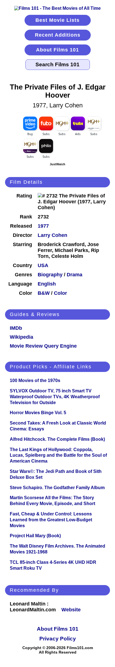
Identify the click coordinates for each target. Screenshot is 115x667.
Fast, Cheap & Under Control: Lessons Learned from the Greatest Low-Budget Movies (51, 520)
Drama (74, 274)
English (47, 284)
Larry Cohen (52, 235)
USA (43, 265)
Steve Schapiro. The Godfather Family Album (57, 487)
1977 (43, 226)
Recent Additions (57, 35)
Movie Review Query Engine (43, 346)
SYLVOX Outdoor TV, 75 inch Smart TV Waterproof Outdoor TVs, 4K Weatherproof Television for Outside (55, 396)
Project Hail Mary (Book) (35, 535)
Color (60, 293)
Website (71, 609)
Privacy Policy (57, 639)
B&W (44, 293)
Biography (50, 274)
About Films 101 (57, 50)
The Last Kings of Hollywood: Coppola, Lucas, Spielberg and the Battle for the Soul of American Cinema (58, 455)
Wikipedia (21, 337)
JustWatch (57, 164)
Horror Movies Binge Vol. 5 (38, 412)
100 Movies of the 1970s (35, 380)
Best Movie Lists (57, 20)
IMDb (16, 328)
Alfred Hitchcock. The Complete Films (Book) (57, 439)
